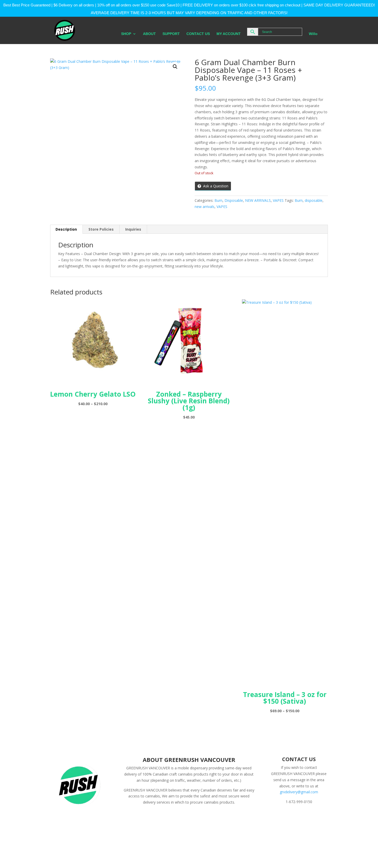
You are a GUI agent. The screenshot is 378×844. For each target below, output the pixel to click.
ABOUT (149, 34)
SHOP (126, 34)
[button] (175, 66)
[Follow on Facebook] (274, 817)
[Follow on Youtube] (315, 817)
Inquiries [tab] (133, 229)
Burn (218, 200)
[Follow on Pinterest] (305, 817)
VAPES (278, 200)
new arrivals (204, 206)
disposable (313, 200)
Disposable (233, 200)
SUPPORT (171, 34)
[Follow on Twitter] (284, 817)
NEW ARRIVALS (258, 200)
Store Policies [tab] (101, 229)
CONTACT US (198, 34)
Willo (313, 34)
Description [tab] (66, 229)
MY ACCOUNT (229, 34)
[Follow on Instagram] (295, 817)
